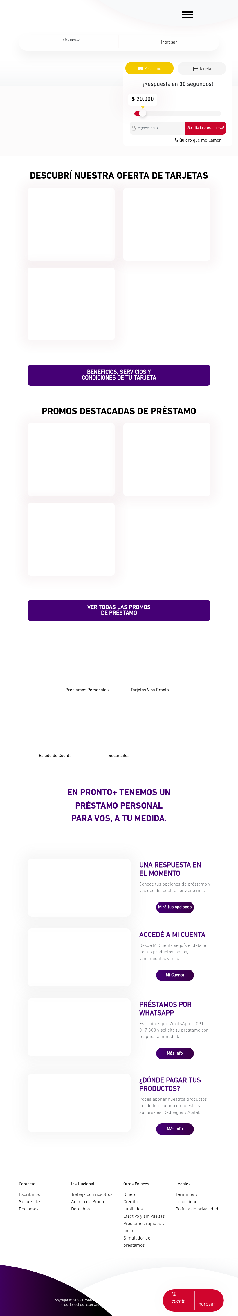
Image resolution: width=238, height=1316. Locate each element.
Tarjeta (205, 69)
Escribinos (29, 1194)
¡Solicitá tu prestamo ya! (205, 128)
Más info (175, 1053)
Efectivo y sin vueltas (144, 1216)
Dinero (129, 1194)
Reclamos (29, 1209)
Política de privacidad (197, 1209)
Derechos (80, 1209)
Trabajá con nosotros (92, 1194)
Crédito (130, 1202)
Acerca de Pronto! (89, 1202)
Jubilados (133, 1209)
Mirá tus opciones (175, 907)
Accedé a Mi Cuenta (172, 935)
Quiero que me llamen (199, 140)
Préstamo (152, 69)
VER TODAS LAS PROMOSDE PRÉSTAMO (119, 610)
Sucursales (30, 1202)
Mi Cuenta (175, 975)
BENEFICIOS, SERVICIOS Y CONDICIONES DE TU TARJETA (119, 375)
